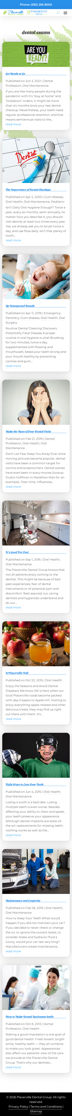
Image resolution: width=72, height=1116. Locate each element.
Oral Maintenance (36, 85)
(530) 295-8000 (41, 4)
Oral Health (14, 201)
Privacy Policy (18, 1106)
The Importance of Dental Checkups (28, 189)
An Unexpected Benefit (20, 305)
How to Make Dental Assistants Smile (30, 1016)
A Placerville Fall (17, 672)
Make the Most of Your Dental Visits (28, 431)
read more (13, 124)
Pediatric (57, 201)
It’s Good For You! (17, 552)
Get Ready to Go (15, 73)
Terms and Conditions (46, 1106)
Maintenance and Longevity (23, 900)
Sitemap (36, 1111)
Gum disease (53, 197)
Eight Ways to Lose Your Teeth (24, 784)
